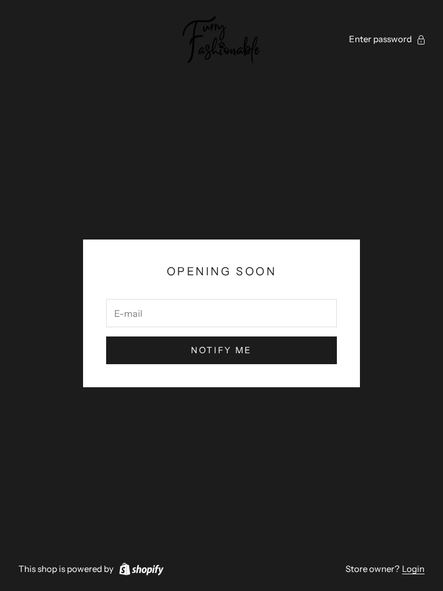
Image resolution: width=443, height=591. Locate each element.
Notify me (221, 350)
